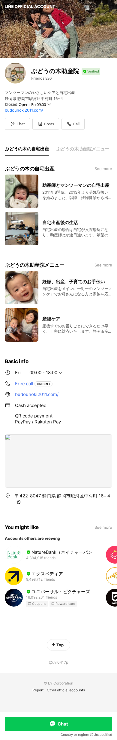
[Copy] (18, 502)
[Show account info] (91, 71)
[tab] (27, 149)
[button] (45, 124)
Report (38, 690)
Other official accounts (66, 690)
